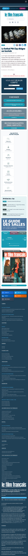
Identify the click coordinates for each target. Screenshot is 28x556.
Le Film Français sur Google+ (7, 474)
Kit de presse (4, 466)
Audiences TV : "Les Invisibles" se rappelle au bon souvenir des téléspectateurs (13, 392)
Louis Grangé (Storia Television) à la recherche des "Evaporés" (13, 371)
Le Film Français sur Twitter (6, 473)
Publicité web (4, 467)
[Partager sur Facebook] (20, 45)
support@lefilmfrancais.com (17, 522)
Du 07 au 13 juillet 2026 (6, 404)
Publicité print (4, 469)
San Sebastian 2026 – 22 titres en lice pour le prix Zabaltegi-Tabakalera (12, 317)
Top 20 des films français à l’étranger (8, 340)
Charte (3, 470)
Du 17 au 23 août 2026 (5, 353)
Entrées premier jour (5, 333)
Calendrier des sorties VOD (6, 452)
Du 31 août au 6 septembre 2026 (7, 356)
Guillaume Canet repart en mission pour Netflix (10, 431)
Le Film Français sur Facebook (7, 471)
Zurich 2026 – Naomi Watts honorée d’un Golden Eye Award (12, 320)
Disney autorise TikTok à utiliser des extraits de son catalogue (13, 437)
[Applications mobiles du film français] (18, 22)
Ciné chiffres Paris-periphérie (7, 335)
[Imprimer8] (17, 45)
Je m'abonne (14, 285)
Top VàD (3, 445)
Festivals (3, 346)
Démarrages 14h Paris (5, 328)
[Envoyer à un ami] (14, 45)
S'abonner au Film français (6, 411)
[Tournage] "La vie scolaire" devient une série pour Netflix (13, 210)
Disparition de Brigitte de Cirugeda (8, 310)
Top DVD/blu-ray (4, 444)
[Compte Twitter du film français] (15, 22)
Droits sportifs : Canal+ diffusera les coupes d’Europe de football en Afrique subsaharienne (14, 376)
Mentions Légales (5, 461)
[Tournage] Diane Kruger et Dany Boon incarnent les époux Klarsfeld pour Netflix (13, 214)
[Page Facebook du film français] (13, 22)
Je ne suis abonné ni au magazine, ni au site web (14, 105)
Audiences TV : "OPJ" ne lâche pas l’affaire (9, 394)
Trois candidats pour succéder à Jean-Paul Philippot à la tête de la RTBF (13, 380)
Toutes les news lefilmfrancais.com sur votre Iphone (11, 475)
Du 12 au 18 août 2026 (5, 401)
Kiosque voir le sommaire (6, 412)
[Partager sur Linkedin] (25, 45)
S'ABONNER (22, 8)
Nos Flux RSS (4, 479)
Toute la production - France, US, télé (8, 415)
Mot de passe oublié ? (14, 8)
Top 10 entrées (4, 332)
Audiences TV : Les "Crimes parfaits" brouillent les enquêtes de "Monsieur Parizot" (13, 390)
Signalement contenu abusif (7, 465)
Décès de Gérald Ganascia (6, 369)
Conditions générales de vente (7, 463)
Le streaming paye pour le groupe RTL (8, 435)
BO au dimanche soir (5, 329)
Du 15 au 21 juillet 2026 (6, 402)
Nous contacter (4, 459)
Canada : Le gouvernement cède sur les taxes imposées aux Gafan (14, 438)
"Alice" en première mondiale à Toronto (9, 378)
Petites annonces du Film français (8, 417)
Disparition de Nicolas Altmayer (12, 201)
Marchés (3, 347)
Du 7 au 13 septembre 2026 (6, 357)
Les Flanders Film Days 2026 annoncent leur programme (12, 318)
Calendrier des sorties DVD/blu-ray (8, 451)
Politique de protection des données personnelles (11, 462)
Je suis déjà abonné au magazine (14, 100)
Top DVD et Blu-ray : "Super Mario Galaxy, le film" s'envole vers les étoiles (14, 205)
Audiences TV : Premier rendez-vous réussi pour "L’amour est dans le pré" (14, 396)
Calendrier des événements (7, 416)
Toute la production (14, 245)
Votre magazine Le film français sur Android (9, 478)
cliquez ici (14, 117)
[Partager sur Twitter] (22, 45)
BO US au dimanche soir (6, 339)
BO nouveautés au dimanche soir (8, 331)
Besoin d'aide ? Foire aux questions (8, 419)
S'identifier (6, 8)
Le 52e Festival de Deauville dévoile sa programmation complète (13, 309)
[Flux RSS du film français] (10, 22)
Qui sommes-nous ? (5, 458)
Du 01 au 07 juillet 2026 (6, 405)
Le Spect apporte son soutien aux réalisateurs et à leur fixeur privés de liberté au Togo (14, 368)
